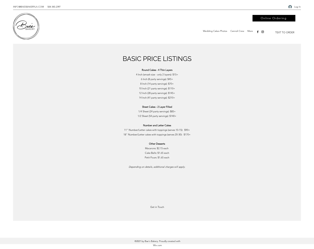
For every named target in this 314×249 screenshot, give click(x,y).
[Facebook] (257, 31)
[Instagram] (262, 31)
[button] (157, 207)
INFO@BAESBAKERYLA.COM (28, 6)
